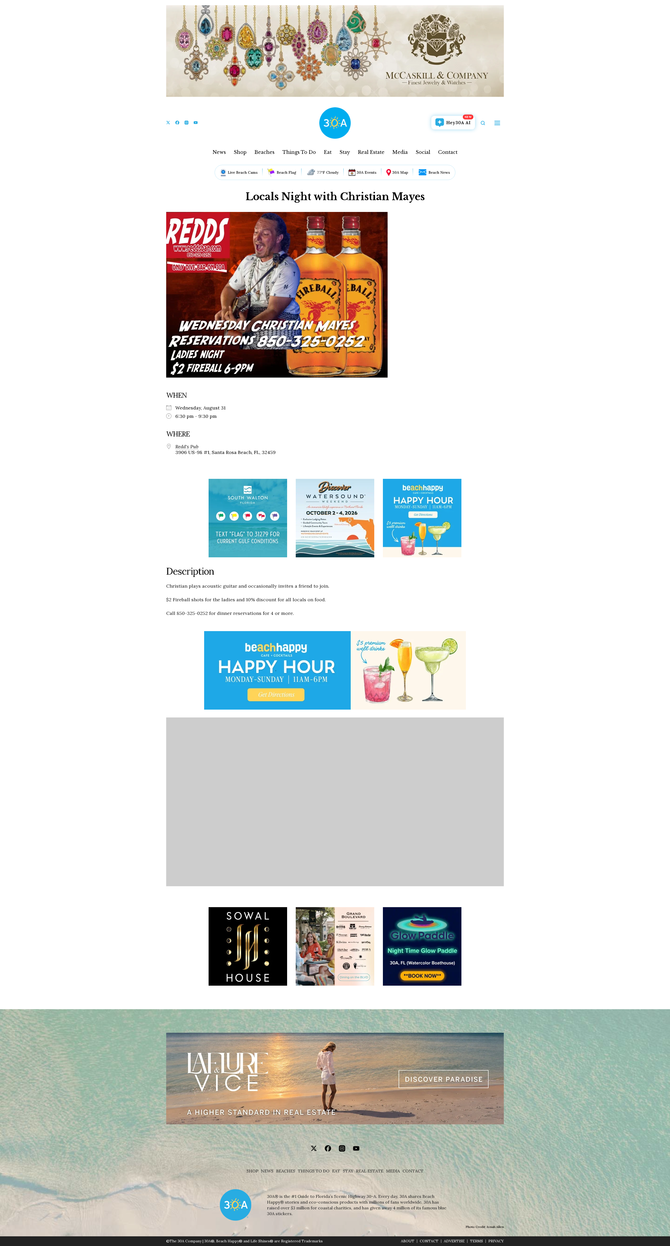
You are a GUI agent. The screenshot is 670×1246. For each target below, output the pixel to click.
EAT (336, 1171)
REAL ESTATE (369, 1171)
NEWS (267, 1171)
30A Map (400, 172)
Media (400, 152)
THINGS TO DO (314, 1171)
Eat (328, 152)
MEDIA (393, 1171)
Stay (344, 152)
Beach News (439, 172)
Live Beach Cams (243, 172)
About (407, 1241)
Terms (476, 1241)
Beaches (264, 152)
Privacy (496, 1241)
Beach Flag (286, 172)
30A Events (366, 172)
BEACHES (285, 1171)
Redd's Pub (186, 447)
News (219, 152)
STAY (348, 1171)
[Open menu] (497, 123)
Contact (447, 152)
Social (423, 152)
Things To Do (299, 152)
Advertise (454, 1241)
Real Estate (371, 152)
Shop (240, 152)
